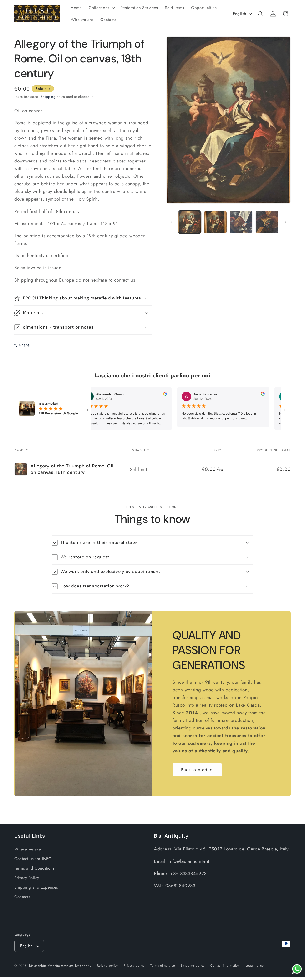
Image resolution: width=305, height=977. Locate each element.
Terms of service (162, 965)
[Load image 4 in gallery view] (266, 222)
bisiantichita (38, 965)
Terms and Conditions (34, 868)
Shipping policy (193, 965)
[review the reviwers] (142, 394)
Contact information (225, 965)
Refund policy (107, 965)
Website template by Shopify (70, 965)
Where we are (27, 849)
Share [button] (24, 345)
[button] (101, 8)
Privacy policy (134, 965)
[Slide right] (285, 222)
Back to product (197, 770)
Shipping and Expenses (36, 887)
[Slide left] (171, 222)
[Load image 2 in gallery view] (215, 222)
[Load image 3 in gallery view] (241, 222)
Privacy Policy (26, 878)
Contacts (22, 897)
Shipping (48, 96)
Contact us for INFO (33, 859)
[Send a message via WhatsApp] (297, 969)
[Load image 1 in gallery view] (189, 222)
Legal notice (254, 965)
